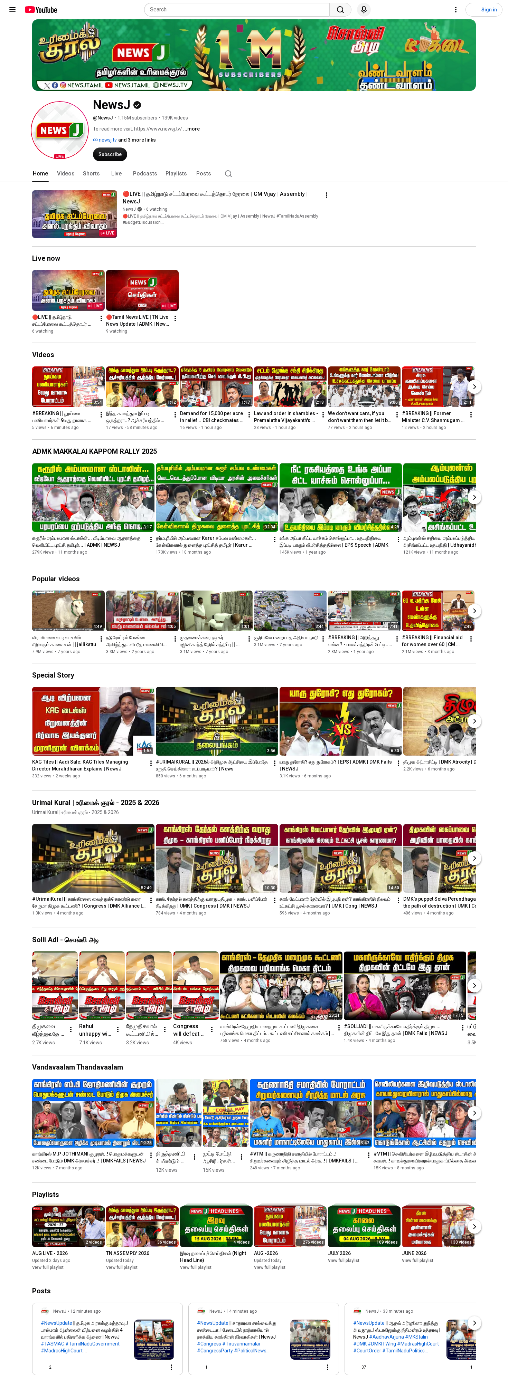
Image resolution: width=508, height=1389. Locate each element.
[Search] (340, 10)
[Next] (474, 387)
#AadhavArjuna (386, 1337)
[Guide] (12, 10)
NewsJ (129, 209)
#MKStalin (416, 1337)
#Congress (209, 1344)
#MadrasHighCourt (62, 1350)
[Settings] (456, 10)
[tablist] (254, 173)
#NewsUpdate (56, 1323)
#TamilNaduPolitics (403, 1350)
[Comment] (157, 1367)
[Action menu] (171, 1367)
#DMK (360, 1344)
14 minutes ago (242, 1311)
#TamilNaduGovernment (92, 1344)
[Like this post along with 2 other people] (43, 1367)
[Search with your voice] (364, 10)
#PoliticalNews (250, 1350)
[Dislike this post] (59, 1367)
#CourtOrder (367, 1350)
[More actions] (326, 195)
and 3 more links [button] (137, 140)
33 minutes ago (398, 1311)
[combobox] (239, 10)
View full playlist (48, 1267)
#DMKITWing (382, 1344)
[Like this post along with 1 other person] (199, 1367)
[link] (107, 1341)
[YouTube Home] (40, 9)
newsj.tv (107, 140)
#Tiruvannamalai (241, 1344)
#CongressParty (215, 1350)
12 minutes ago (85, 1311)
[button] (59, 130)
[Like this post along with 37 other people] (355, 1367)
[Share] (141, 1367)
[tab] (40, 173)
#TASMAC (52, 1344)
